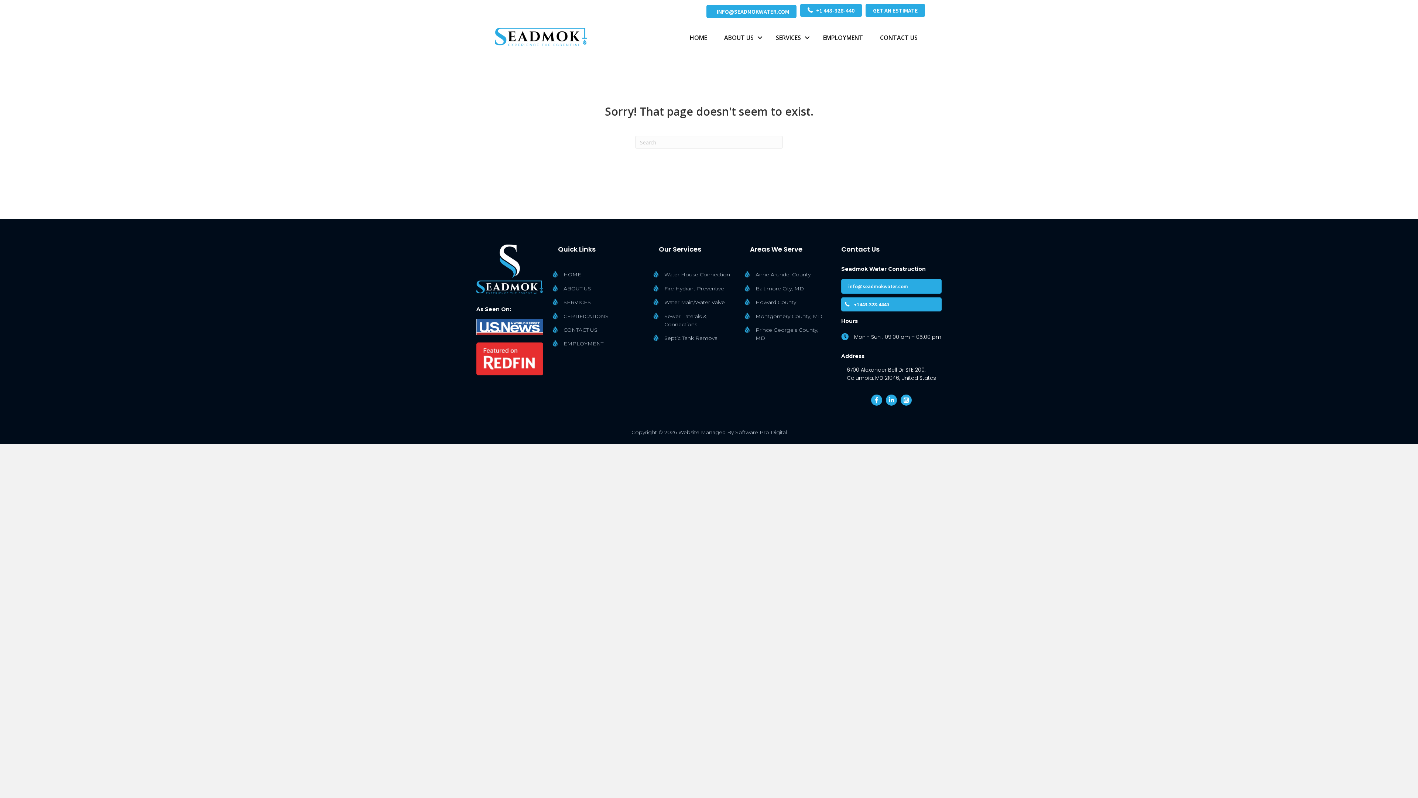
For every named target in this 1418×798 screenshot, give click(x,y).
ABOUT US (577, 288)
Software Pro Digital (761, 432)
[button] (760, 37)
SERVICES (788, 38)
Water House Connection (697, 274)
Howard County (776, 302)
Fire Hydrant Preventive (694, 288)
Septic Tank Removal (691, 338)
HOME (698, 38)
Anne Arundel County (783, 274)
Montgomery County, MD (789, 316)
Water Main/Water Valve (694, 302)
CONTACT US (899, 38)
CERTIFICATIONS (586, 316)
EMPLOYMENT (843, 38)
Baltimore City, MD (780, 288)
